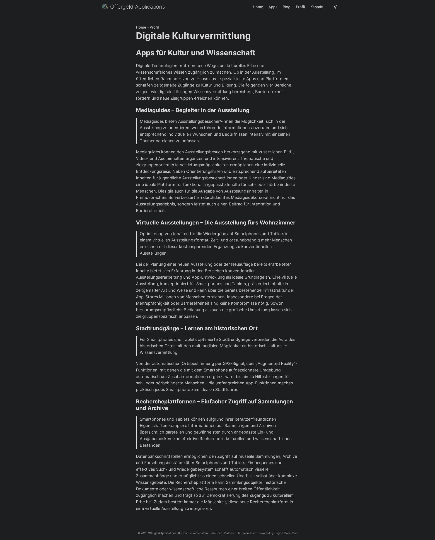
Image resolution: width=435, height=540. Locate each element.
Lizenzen (216, 533)
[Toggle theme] (335, 7)
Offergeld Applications (137, 6)
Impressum (249, 533)
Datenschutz (232, 533)
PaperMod (290, 533)
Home (141, 27)
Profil (154, 27)
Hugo (277, 533)
